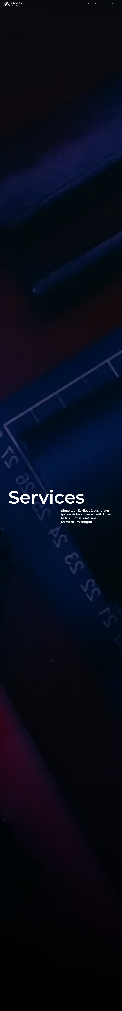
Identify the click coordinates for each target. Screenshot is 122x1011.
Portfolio (106, 4)
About (90, 4)
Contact (115, 4)
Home (83, 4)
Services (98, 4)
